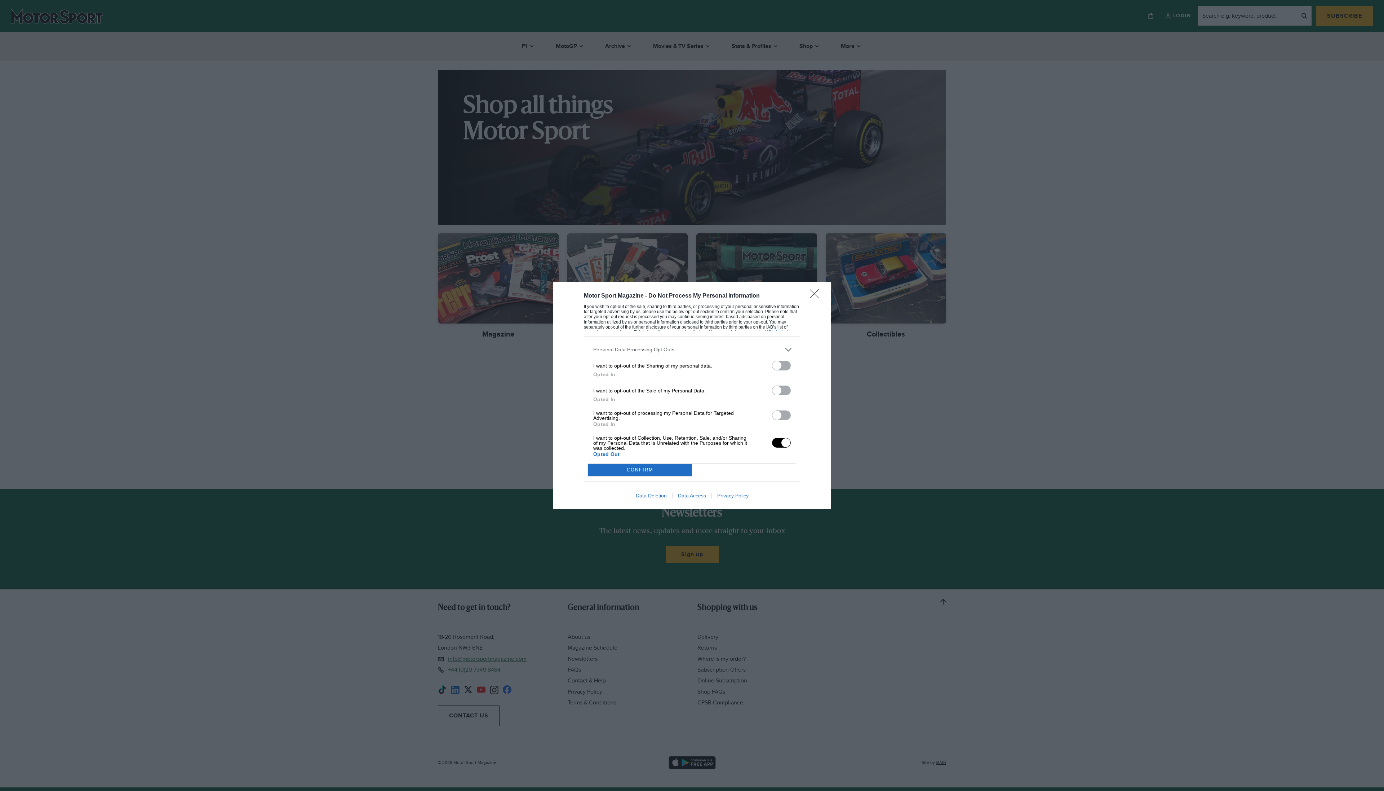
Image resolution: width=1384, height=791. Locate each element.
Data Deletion (651, 495)
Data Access (692, 495)
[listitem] (692, 349)
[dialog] (692, 395)
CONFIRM (640, 470)
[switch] (781, 365)
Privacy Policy (733, 495)
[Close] (817, 296)
